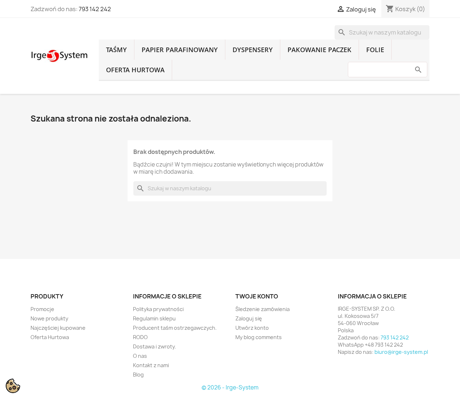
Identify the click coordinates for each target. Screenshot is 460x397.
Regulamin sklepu (154, 318)
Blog (138, 374)
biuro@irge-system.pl (401, 351)
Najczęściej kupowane (58, 327)
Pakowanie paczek (319, 49)
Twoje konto (256, 296)
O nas (140, 355)
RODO (140, 337)
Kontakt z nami (151, 365)
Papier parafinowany (180, 49)
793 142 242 (95, 9)
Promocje (42, 309)
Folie (375, 49)
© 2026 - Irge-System (230, 387)
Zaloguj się (248, 318)
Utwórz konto (252, 327)
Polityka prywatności (158, 309)
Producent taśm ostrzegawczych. (175, 327)
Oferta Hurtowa (135, 69)
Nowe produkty (49, 318)
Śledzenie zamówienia (262, 309)
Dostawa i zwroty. (154, 346)
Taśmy (116, 49)
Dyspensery (253, 49)
